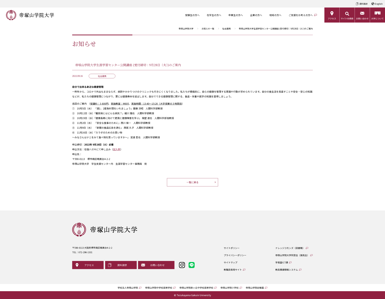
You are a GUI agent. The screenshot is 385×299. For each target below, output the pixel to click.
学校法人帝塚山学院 (128, 287)
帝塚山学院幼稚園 (255, 287)
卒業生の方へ (235, 15)
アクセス (332, 18)
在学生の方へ (214, 15)
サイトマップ (230, 262)
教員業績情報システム (286, 269)
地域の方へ (275, 15)
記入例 (116, 149)
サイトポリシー (232, 248)
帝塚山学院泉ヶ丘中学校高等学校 (196, 287)
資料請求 (363, 3)
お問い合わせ (362, 18)
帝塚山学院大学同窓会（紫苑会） (292, 255)
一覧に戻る (192, 182)
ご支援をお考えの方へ (301, 15)
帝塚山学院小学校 (229, 287)
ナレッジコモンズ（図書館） (290, 248)
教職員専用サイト (233, 269)
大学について (377, 18)
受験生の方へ (192, 15)
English (379, 3)
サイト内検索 (347, 18)
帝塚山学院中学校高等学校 (158, 287)
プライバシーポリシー (235, 255)
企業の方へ (256, 15)
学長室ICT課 (281, 262)
